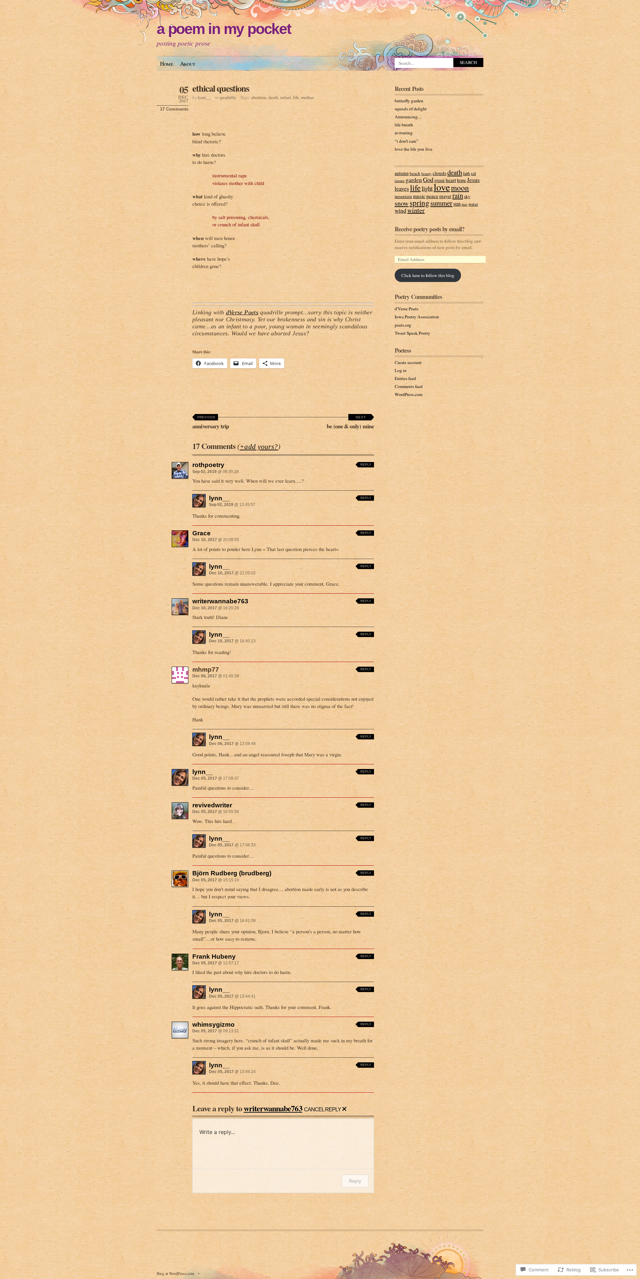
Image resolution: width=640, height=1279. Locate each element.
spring (419, 203)
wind (400, 210)
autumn (402, 173)
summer (441, 203)
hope (461, 180)
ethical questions (220, 88)
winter (416, 210)
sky (467, 196)
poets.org (403, 325)
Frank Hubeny (214, 956)
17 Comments (174, 109)
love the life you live (413, 149)
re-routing (404, 133)
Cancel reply (322, 1109)
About (187, 63)
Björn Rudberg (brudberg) (231, 873)
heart (451, 180)
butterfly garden (409, 101)
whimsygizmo (213, 1024)
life (296, 97)
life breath (404, 125)
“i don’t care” (406, 141)
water (473, 204)
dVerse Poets (242, 312)
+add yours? (259, 447)
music (419, 196)
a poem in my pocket (224, 29)
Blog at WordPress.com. (176, 1273)
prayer (445, 196)
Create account (408, 362)
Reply (365, 464)
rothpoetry (208, 464)
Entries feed (405, 378)
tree (464, 204)
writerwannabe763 (220, 601)
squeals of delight (411, 109)
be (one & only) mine (350, 422)
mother (307, 97)
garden (414, 180)
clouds (439, 173)
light (427, 188)
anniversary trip (210, 422)
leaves (402, 188)
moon (460, 188)
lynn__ (204, 97)
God (428, 179)
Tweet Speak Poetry (412, 333)
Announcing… (408, 117)
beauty (426, 173)
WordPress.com (408, 394)
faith (466, 173)
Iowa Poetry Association (417, 317)
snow (402, 203)
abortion (258, 97)
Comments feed (409, 386)
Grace (201, 533)
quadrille (228, 97)
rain (457, 195)
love (442, 186)
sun (457, 203)
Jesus (473, 180)
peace (432, 196)
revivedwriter (212, 805)
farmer (400, 180)
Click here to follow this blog (427, 275)
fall (473, 173)
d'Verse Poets (406, 309)
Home (166, 63)
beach (415, 173)
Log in (401, 370)
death (273, 97)
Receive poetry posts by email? (429, 229)
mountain (403, 196)
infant (285, 97)
